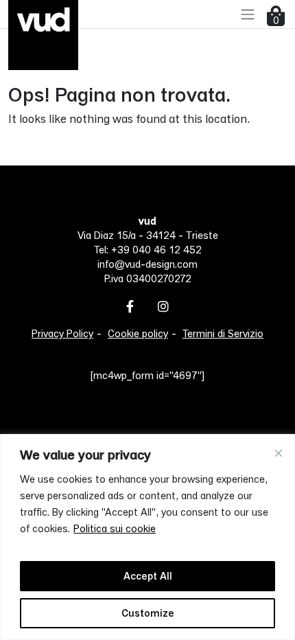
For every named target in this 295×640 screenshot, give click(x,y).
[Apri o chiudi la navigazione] (248, 14)
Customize (147, 613)
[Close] (278, 453)
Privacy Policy (62, 333)
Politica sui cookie (114, 528)
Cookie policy (138, 333)
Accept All (147, 576)
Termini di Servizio (222, 333)
